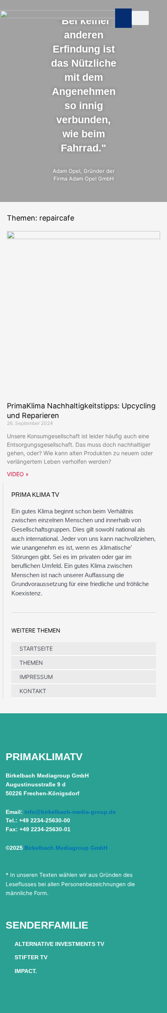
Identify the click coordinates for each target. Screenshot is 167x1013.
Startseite (36, 648)
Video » (18, 474)
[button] (123, 18)
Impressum (36, 676)
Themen (31, 662)
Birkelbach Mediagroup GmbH (65, 848)
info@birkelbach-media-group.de (70, 812)
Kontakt (32, 690)
